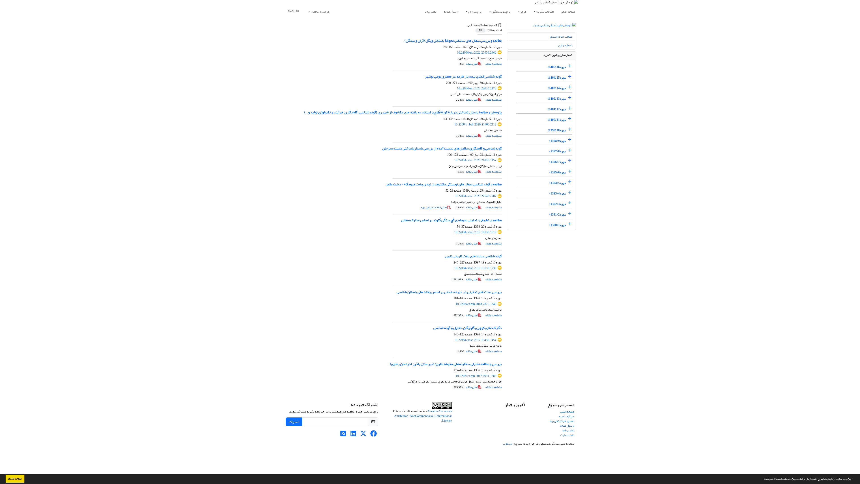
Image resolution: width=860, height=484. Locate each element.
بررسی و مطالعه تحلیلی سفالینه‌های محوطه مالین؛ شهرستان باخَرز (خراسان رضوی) (446, 364)
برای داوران (475, 12)
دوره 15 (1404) (557, 78)
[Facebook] (373, 435)
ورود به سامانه (320, 12)
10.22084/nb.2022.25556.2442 (476, 53)
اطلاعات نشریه (545, 12)
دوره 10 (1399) (557, 130)
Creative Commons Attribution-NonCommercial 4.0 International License (423, 416)
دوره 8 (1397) (557, 151)
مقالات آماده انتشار (561, 37)
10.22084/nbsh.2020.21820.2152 (475, 160)
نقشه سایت (567, 435)
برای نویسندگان (501, 12)
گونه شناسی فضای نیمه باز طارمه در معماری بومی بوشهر (463, 76)
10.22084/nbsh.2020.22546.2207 (475, 196)
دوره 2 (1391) (557, 215)
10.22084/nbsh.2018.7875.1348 (476, 304)
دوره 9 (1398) (557, 141)
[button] (761, 479)
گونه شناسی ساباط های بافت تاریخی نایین (473, 256)
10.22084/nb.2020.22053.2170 (476, 88)
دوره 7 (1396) (557, 162)
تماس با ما (430, 12)
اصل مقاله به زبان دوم (434, 207)
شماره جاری (565, 45)
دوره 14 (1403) (557, 88)
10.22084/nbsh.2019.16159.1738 (475, 268)
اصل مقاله (469, 64)
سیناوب (507, 444)
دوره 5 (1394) (557, 183)
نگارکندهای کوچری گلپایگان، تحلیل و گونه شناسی (467, 327)
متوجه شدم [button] (15, 478)
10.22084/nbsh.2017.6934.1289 (476, 376)
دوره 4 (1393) (557, 193)
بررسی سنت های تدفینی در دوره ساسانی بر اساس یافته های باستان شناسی (449, 292)
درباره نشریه (566, 416)
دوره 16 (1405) (557, 67)
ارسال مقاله (451, 12)
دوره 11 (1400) (557, 120)
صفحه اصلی (568, 12)
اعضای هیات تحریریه (562, 421)
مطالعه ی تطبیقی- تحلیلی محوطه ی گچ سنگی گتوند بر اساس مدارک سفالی (451, 220)
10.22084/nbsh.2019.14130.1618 (475, 232)
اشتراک (294, 421)
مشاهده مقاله (493, 64)
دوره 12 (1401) (557, 109)
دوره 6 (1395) (557, 172)
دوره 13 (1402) (557, 99)
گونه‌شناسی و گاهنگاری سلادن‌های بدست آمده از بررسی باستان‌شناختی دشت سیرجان (442, 148)
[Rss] (343, 435)
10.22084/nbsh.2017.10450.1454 (475, 340)
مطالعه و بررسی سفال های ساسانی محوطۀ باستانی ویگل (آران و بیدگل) (453, 40)
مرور (523, 12)
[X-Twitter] (363, 435)
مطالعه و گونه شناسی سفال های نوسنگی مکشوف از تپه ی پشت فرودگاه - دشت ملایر (444, 184)
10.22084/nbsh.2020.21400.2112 (475, 124)
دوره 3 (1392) (557, 204)
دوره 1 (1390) (557, 225)
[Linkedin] (353, 435)
